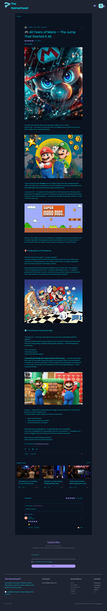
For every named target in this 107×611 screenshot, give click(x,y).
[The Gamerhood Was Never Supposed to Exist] (79, 472)
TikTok (96, 589)
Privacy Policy (8, 603)
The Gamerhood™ (13, 579)
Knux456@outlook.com (49, 583)
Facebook (97, 583)
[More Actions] (81, 518)
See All (88, 462)
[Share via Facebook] (25, 449)
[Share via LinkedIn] (33, 449)
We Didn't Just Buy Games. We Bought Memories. (53, 482)
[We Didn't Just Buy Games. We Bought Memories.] (53, 472)
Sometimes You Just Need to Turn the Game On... (28, 482)
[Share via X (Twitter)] (29, 449)
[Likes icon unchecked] (29, 528)
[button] (104, 6)
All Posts (19, 16)
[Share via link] (37, 449)
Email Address (35, 554)
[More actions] (81, 27)
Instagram (97, 585)
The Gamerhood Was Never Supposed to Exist (77, 482)
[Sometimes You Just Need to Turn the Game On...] (28, 472)
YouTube (97, 587)
